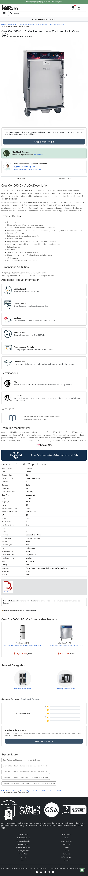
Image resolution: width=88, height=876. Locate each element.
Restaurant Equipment (27, 24)
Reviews (66, 860)
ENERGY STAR (23, 844)
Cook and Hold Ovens (57, 24)
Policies (66, 838)
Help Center (66, 835)
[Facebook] (37, 872)
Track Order (23, 854)
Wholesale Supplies (23, 841)
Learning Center (66, 841)
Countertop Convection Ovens (65, 689)
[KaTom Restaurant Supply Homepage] (10, 7)
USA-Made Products (23, 847)
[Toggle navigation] (4, 13)
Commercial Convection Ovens (22, 689)
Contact (66, 851)
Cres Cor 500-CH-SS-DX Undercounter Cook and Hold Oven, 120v (25, 777)
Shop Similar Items (44, 141)
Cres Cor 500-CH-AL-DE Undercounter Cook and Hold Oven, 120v (25, 772)
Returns (23, 857)
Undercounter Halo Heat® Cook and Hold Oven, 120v (66, 645)
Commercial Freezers (33, 760)
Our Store (66, 854)
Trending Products (23, 851)
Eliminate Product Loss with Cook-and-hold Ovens (42, 416)
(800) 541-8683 (22, 167)
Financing (23, 860)
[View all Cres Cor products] (44, 445)
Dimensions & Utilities (15, 267)
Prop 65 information (16, 610)
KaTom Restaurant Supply (9, 24)
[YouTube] (53, 872)
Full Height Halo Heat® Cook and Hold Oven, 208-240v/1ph (22, 645)
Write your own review (44, 741)
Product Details (11, 216)
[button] (74, 8)
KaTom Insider (66, 857)
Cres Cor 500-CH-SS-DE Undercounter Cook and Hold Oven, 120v (25, 766)
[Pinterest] (45, 872)
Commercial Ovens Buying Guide (35, 419)
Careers (66, 847)
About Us (66, 844)
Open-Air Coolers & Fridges (12, 760)
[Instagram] (49, 872)
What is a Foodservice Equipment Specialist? (27, 169)
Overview (21, 178)
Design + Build (23, 835)
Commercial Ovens (42, 24)
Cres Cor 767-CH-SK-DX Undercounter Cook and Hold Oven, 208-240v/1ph (29, 783)
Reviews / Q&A (65, 178)
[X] (41, 872)
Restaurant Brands (23, 838)
